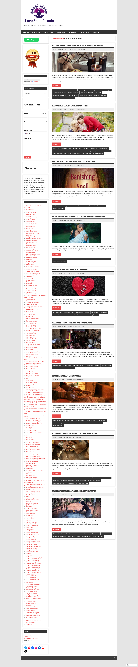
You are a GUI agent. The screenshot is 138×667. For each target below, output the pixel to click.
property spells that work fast (33, 493)
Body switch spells (31, 256)
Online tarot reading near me (33, 473)
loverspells (29, 427)
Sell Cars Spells (30, 517)
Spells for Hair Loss (31, 531)
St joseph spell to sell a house (33, 550)
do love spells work (31, 287)
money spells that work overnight (34, 460)
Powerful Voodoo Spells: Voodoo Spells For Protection (74, 491)
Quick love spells (30, 505)
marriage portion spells (32, 446)
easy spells (28, 292)
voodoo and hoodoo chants (87, 92)
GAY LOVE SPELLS (61, 32)
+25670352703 (28, 636)
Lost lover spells (74, 259)
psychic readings (57, 314)
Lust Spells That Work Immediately (35, 432)
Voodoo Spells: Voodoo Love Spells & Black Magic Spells (74, 433)
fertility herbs (29, 311)
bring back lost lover (79, 420)
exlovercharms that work (32, 302)
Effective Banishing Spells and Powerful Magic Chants (74, 161)
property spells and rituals (33, 491)
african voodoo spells (58, 420)
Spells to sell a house (31, 544)
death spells (29, 283)
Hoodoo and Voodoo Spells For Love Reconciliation (72, 323)
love (27, 378)
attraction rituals (57, 365)
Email (35, 122)
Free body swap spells (31, 314)
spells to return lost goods (33, 541)
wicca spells (29, 605)
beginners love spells (31, 231)
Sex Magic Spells (30, 518)
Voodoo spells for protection (86, 95)
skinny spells (29, 527)
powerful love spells (31, 479)
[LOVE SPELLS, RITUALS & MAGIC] (39, 23)
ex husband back (30, 299)
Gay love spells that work (32, 318)
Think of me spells (95, 259)
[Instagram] (36, 647)
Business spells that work (32, 266)
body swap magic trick (32, 250)
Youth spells (29, 624)
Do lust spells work (31, 290)
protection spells (75, 205)
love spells (86, 148)
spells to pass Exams (31, 539)
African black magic (57, 478)
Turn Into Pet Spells (31, 576)
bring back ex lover (77, 148)
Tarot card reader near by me (33, 558)
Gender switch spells (31, 327)
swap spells (29, 553)
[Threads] (25, 651)
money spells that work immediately (35, 458)
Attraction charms (30, 219)
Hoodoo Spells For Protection (59, 92)
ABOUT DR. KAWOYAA (84, 32)
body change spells (31, 245)
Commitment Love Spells (32, 271)
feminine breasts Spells (32, 309)
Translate (35, 81)
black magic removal (31, 242)
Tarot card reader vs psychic (33, 563)
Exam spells (29, 301)
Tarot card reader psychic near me (35, 562)
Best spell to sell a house (32, 233)
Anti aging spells (30, 214)
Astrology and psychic (31, 218)
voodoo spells (98, 92)
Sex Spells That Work (31, 522)
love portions (29, 380)
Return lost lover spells (32, 510)
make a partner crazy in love (33, 444)
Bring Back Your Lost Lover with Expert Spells (71, 269)
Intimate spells (65, 259)
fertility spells (29, 313)
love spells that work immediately (34, 392)
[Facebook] (32, 647)
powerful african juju (31, 477)
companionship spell (31, 275)
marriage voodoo (30, 451)
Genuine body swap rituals (33, 330)
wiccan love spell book (32, 608)
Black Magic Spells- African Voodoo (66, 376)
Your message (28, 138)
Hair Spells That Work (31, 339)
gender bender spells (31, 321)
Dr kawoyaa (73, 49)
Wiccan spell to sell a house (33, 612)
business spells (30, 264)
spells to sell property (31, 548)
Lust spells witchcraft (31, 434)
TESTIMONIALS (72, 32)
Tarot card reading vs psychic (33, 572)
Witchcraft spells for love (58, 208)
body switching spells (31, 257)
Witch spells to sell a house (33, 615)
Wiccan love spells (30, 610)
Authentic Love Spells (31, 223)
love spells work (94, 312)
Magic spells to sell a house (33, 442)
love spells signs (93, 148)
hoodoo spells (93, 90)
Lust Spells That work (31, 430)
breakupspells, (30, 259)
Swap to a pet (29, 555)
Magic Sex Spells (30, 439)
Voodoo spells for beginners (59, 95)
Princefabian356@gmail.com (31, 638)
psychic (28, 496)
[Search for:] (35, 93)
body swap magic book (32, 249)
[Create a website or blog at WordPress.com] (114, 657)
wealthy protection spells (32, 596)
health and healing (101, 420)
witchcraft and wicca (31, 617)
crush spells (29, 276)
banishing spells (66, 205)
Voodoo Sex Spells (72, 151)
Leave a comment (82, 49)
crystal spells (29, 278)
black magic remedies (31, 240)
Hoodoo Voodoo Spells (73, 92)
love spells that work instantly (33, 420)
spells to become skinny (32, 532)
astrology (28, 216)
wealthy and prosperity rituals (34, 595)
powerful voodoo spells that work (60, 423)
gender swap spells (31, 325)
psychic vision (29, 501)
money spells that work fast (33, 456)
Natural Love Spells (31, 463)
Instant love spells (89, 365)
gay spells (28, 320)
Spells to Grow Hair (31, 537)
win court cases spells (31, 614)
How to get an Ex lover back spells (35, 361)
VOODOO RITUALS (36, 32)
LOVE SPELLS (26, 32)
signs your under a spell (32, 525)
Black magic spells (69, 420)
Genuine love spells (31, 332)
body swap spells (30, 252)
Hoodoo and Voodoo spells (59, 90)
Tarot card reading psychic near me (35, 569)
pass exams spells (30, 475)
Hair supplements (30, 340)
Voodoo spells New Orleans (100, 95)
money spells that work (32, 454)
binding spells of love (66, 148)
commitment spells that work (33, 273)
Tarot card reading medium (33, 565)
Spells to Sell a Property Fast (33, 546)
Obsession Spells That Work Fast (34, 470)
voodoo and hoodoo (103, 148)
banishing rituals (57, 205)
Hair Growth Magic (31, 335)
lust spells (28, 429)
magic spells (29, 441)
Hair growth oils (30, 337)
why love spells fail (31, 603)
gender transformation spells (33, 328)
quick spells (29, 506)
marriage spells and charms (33, 449)
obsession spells (30, 468)
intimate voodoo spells (32, 373)
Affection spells (56, 259)
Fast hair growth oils (31, 304)
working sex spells (30, 622)
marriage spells (104, 312)
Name (35, 113)
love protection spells (31, 382)
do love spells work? (31, 288)
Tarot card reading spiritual (33, 570)
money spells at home (31, 453)
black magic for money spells (33, 238)
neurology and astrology (32, 465)
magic (27, 435)
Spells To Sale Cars (31, 543)
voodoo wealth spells (69, 98)
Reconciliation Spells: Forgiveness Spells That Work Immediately (78, 216)
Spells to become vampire (32, 534)
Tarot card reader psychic (32, 560)
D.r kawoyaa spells (30, 280)
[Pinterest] (29, 647)
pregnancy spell (30, 489)
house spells (29, 356)
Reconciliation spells (85, 205)
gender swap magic (31, 323)
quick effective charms (32, 503)
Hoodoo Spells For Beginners (104, 90)
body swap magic (30, 247)
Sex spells (28, 520)
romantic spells (30, 515)
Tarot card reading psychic (33, 567)
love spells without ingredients (34, 423)
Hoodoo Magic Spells (83, 90)
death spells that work (31, 285)
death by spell (29, 282)
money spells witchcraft (32, 461)
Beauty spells (29, 230)
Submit (27, 157)
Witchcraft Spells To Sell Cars (33, 620)
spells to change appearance (33, 536)
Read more (56, 85)
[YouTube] (43, 647)
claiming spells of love (69, 312)
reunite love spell (66, 314)
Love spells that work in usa (33, 418)
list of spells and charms (32, 375)
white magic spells (31, 601)
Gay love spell (29, 316)
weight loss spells (30, 600)
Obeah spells (29, 467)
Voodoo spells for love (72, 95)
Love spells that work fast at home (35, 389)
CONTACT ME (96, 32)
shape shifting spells (31, 524)
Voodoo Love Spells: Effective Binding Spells (70, 106)
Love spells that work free (32, 390)
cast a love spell (30, 268)
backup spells (29, 225)
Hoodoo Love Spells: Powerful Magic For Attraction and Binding (77, 45)
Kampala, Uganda (28, 635)
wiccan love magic (30, 607)
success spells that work (32, 551)
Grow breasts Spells (31, 333)
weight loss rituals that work (33, 598)
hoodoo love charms (71, 90)
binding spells (56, 148)
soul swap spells (30, 529)
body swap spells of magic (33, 254)
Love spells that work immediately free (36, 403)
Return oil (28, 512)
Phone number (28, 130)
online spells (29, 472)
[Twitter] (25, 647)
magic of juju (29, 437)
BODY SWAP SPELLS (48, 32)
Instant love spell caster (32, 366)
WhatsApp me (32, 40)
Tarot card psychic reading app (34, 556)
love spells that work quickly (33, 422)
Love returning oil (30, 384)
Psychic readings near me (32, 499)
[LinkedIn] (39, 647)
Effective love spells (90, 420)
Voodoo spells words (57, 98)
